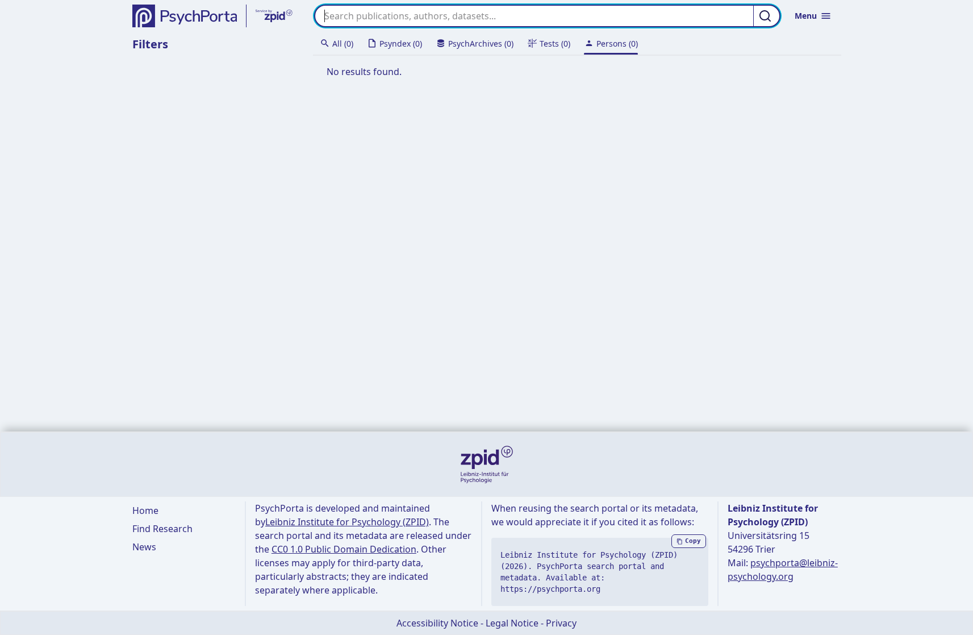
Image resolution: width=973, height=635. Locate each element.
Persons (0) (617, 43)
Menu (806, 15)
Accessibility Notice (437, 623)
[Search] (766, 16)
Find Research (162, 528)
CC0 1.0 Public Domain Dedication (344, 549)
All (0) (342, 43)
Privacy (561, 623)
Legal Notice (512, 623)
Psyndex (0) (400, 43)
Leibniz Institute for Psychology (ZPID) (347, 522)
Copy (693, 541)
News (144, 547)
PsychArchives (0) (480, 43)
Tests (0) (555, 43)
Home (145, 510)
